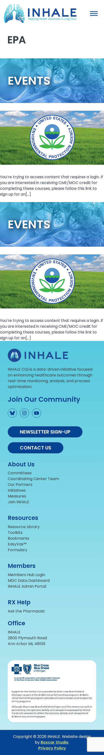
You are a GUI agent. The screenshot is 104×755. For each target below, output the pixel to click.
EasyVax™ (17, 544)
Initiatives (17, 490)
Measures (17, 496)
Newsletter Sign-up (45, 432)
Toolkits (15, 532)
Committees (20, 473)
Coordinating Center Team (33, 479)
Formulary (17, 550)
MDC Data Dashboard (29, 580)
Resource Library (24, 527)
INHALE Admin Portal (27, 586)
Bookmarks (18, 538)
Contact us (35, 447)
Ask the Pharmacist (26, 611)
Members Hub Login (26, 575)
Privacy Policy (52, 748)
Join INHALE (18, 502)
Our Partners (20, 484)
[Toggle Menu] (94, 13)
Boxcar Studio (54, 742)
